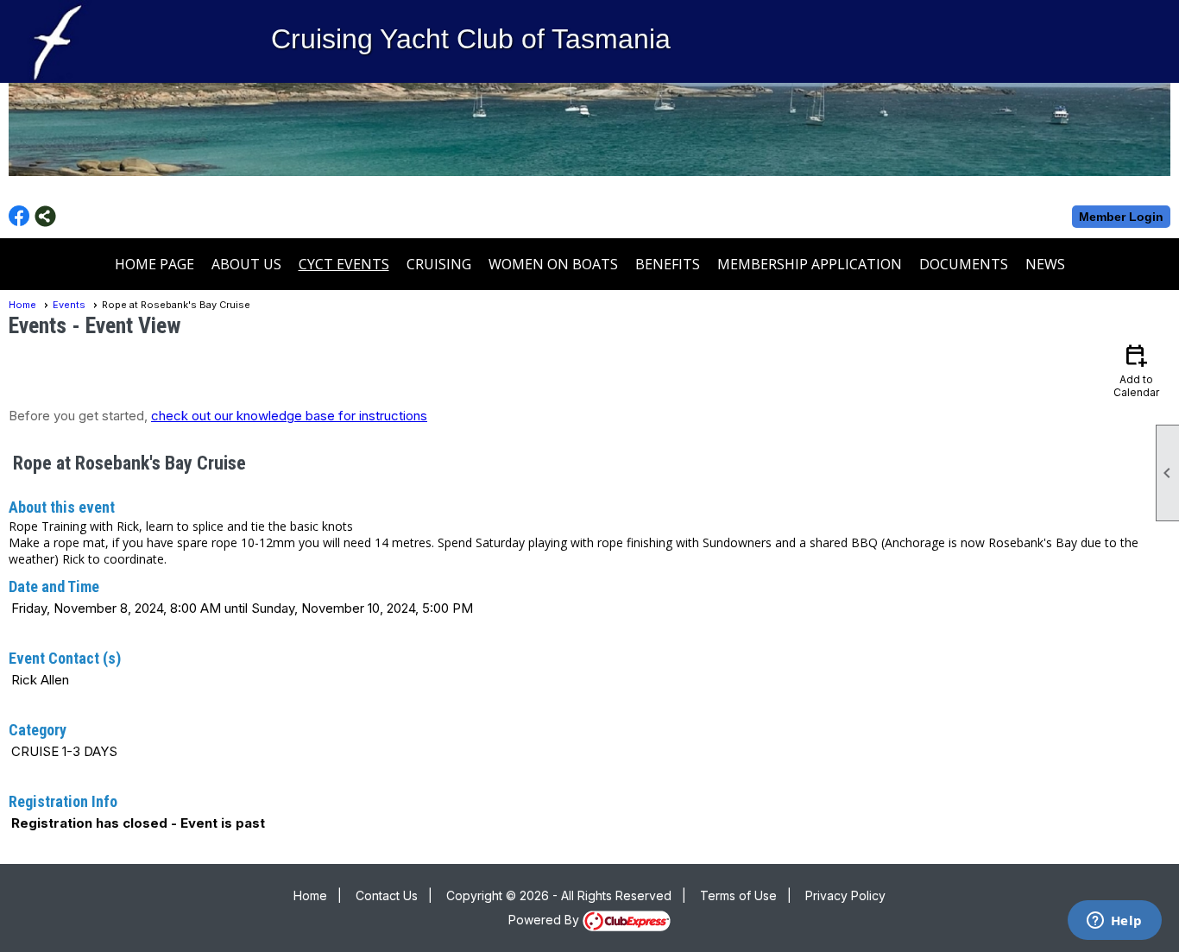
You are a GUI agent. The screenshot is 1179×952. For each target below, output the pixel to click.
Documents (963, 264)
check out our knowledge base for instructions (289, 415)
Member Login (1121, 217)
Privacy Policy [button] (845, 895)
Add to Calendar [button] (1136, 370)
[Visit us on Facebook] (19, 216)
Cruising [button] (439, 264)
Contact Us (387, 895)
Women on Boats (553, 264)
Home (22, 305)
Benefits (667, 264)
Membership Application (809, 264)
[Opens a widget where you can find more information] (1114, 921)
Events (69, 305)
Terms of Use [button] (738, 895)
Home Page (154, 264)
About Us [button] (246, 264)
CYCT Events (344, 264)
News (1045, 264)
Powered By (545, 919)
